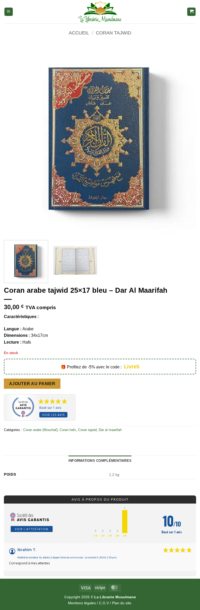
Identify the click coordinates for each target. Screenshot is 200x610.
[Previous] (14, 140)
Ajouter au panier (32, 383)
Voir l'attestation (31, 529)
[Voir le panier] (191, 12)
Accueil (79, 32)
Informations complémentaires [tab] (100, 461)
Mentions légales (82, 603)
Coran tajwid (113, 32)
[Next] (185, 140)
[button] (8, 12)
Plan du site (121, 603)
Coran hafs (68, 430)
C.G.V (104, 603)
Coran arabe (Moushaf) (40, 430)
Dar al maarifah (110, 430)
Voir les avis (53, 415)
